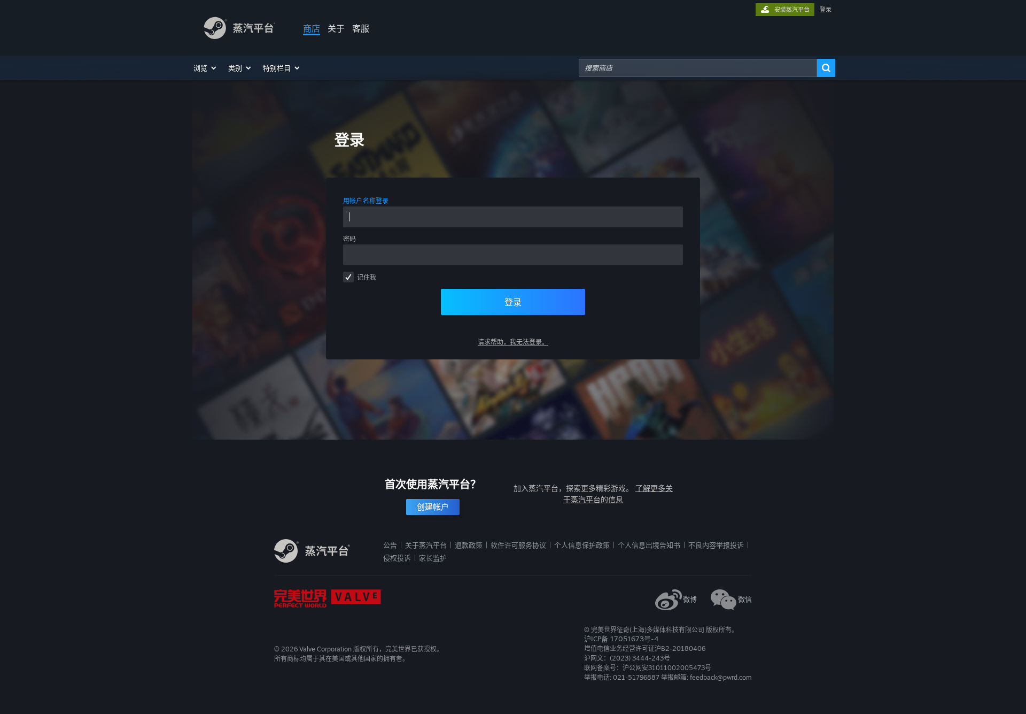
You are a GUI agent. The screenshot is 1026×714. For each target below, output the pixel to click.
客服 (360, 28)
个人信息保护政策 (582, 545)
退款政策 (469, 545)
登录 (825, 9)
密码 (349, 239)
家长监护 (433, 558)
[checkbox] (348, 277)
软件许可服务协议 (518, 545)
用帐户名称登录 (366, 201)
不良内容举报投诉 (716, 545)
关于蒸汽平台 (426, 545)
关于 (336, 28)
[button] (205, 68)
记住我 (366, 277)
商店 (311, 28)
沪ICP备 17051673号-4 (621, 638)
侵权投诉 (397, 558)
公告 (390, 545)
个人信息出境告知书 (649, 545)
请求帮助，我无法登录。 (513, 342)
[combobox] (698, 68)
